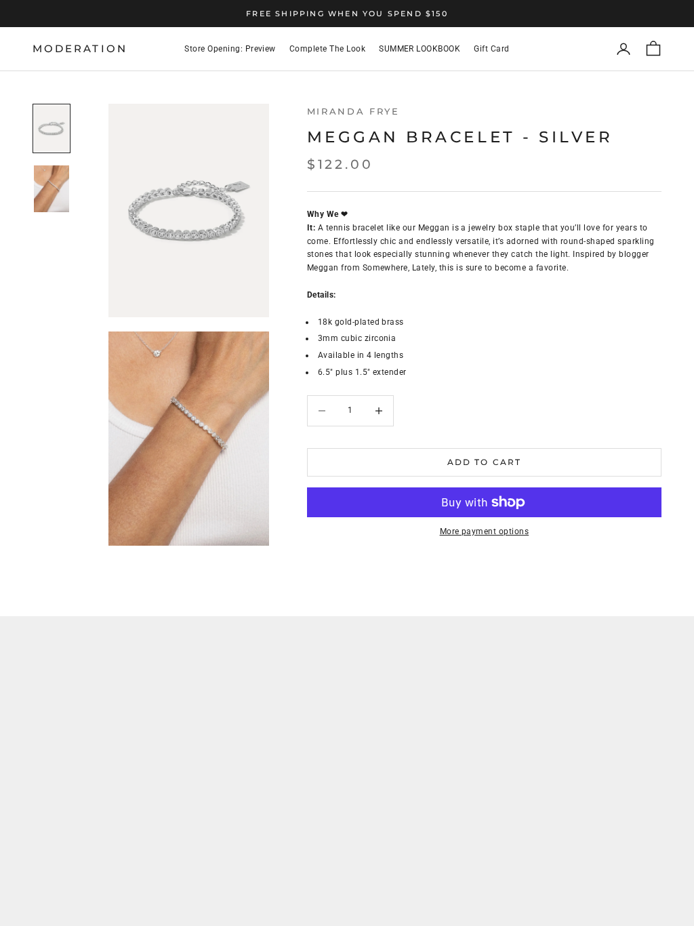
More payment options (484, 531)
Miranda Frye (353, 111)
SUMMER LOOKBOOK (419, 49)
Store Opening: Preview (230, 49)
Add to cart (484, 462)
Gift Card (491, 49)
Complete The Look (327, 49)
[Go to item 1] (51, 128)
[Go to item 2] (51, 189)
